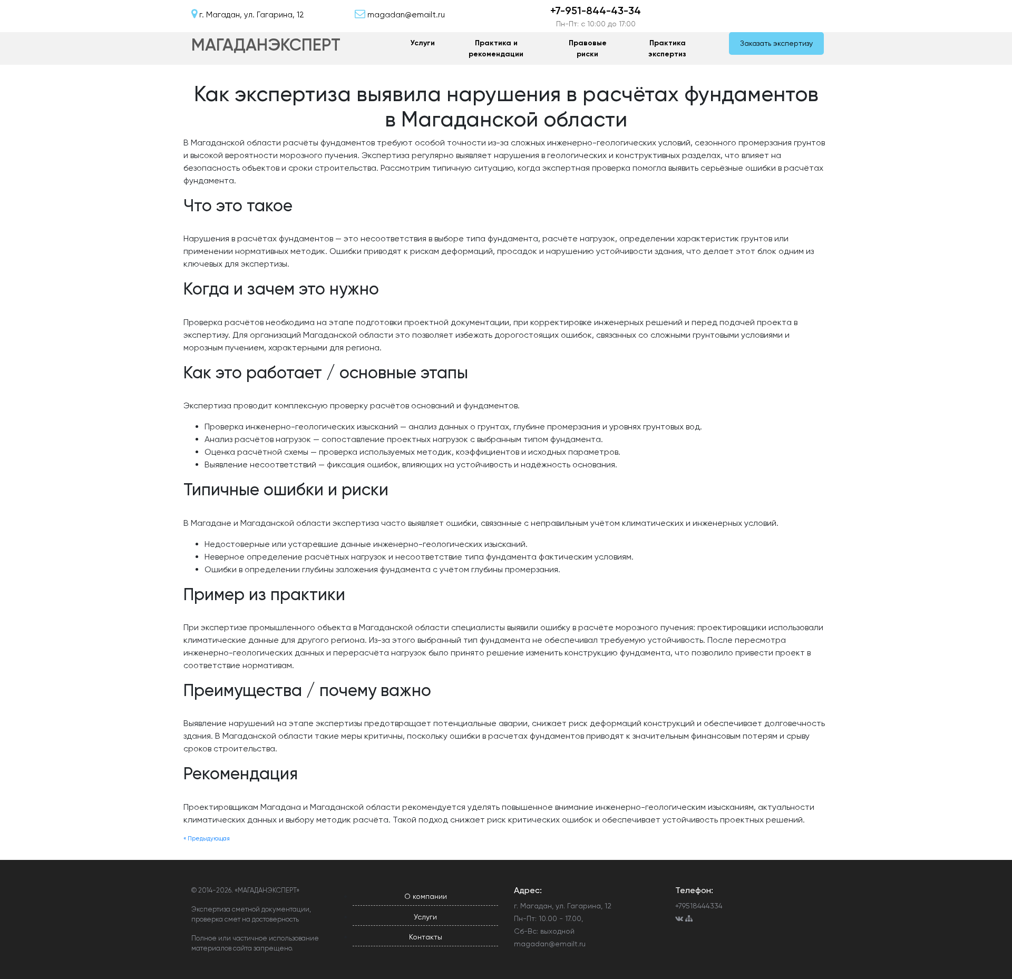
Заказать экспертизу (776, 43)
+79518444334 (699, 906)
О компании (425, 896)
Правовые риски (588, 48)
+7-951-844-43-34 (595, 10)
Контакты (425, 937)
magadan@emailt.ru (550, 943)
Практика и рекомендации (496, 48)
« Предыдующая (206, 838)
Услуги (423, 42)
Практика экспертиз (667, 48)
